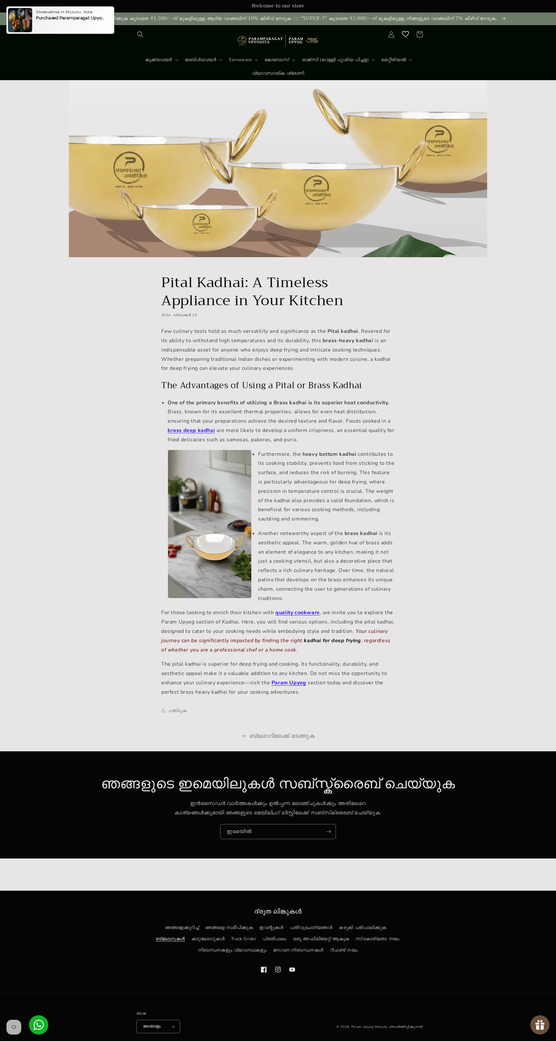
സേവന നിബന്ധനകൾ (298, 950)
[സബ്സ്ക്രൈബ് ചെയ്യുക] (328, 831)
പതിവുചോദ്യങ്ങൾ (311, 927)
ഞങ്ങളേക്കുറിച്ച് (182, 927)
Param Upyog (362, 1027)
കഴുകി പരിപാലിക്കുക (362, 927)
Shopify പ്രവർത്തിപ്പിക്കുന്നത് (399, 1027)
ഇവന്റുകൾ (271, 927)
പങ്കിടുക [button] (178, 711)
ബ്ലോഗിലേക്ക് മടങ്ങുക (282, 736)
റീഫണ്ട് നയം (344, 950)
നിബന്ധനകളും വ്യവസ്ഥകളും (232, 950)
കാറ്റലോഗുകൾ (208, 939)
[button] (140, 34)
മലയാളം (152, 1026)
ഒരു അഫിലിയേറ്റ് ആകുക (321, 939)
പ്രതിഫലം (275, 939)
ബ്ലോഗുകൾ (170, 939)
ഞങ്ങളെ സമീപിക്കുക (229, 927)
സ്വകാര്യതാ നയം (377, 939)
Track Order (243, 939)
